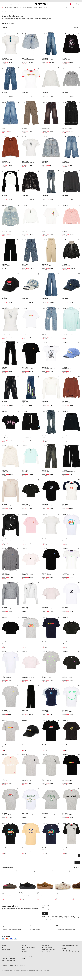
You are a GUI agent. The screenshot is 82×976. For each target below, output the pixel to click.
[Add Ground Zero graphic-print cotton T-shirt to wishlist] (79, 514)
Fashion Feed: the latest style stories (70, 945)
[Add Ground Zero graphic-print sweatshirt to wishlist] (18, 136)
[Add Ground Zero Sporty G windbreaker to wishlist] (18, 548)
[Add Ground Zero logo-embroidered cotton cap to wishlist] (18, 274)
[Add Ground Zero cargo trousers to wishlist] (38, 102)
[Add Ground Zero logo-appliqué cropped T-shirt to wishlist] (38, 548)
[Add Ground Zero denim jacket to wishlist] (58, 136)
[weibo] (78, 951)
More (53, 19)
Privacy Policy (59, 917)
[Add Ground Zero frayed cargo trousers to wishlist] (18, 239)
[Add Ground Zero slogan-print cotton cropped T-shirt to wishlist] (58, 342)
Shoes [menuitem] (20, 7)
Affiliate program (45, 945)
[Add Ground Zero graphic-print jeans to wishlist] (58, 308)
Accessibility (22, 965)
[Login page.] (73, 4)
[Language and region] (70, 4)
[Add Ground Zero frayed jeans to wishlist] (18, 102)
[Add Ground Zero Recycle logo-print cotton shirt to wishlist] (79, 308)
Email (43, 907)
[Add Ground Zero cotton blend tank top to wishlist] (18, 308)
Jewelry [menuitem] (35, 7)
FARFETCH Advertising (27, 956)
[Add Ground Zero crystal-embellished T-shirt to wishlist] (18, 171)
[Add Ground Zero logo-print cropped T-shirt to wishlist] (38, 480)
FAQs (3, 947)
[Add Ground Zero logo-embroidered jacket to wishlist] (18, 205)
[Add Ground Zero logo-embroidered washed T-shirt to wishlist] (18, 617)
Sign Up (44, 913)
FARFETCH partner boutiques (28, 947)
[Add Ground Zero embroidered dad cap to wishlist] (79, 342)
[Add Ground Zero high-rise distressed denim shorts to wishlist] (38, 33)
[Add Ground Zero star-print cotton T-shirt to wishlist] (58, 651)
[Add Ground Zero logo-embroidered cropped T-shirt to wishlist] (38, 651)
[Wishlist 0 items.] (76, 4)
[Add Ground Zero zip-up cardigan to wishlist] (79, 68)
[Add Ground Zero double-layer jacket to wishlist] (79, 239)
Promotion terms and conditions (8, 958)
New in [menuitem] (6, 7)
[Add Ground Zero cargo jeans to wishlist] (38, 239)
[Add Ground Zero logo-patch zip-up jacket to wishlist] (18, 514)
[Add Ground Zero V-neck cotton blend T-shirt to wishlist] (18, 33)
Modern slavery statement (27, 953)
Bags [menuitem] (24, 7)
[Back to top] (79, 855)
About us (24, 945)
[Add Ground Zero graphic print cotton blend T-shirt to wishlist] (38, 136)
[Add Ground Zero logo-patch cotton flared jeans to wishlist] (58, 274)
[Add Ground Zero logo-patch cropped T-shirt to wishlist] (79, 617)
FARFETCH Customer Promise (8, 960)
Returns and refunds (6, 951)
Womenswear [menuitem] (5, 4)
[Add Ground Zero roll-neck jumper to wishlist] (18, 445)
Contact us (4, 945)
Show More (76, 867)
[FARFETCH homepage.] (41, 4)
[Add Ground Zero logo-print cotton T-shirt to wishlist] (58, 548)
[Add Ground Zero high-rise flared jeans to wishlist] (58, 171)
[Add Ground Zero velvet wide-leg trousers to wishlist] (38, 685)
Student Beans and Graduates (48, 949)
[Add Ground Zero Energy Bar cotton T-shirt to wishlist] (38, 68)
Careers (23, 949)
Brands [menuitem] (10, 7)
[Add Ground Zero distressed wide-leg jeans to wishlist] (18, 377)
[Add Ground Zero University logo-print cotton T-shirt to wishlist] (38, 788)
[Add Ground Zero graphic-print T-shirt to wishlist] (79, 33)
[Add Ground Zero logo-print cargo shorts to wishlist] (38, 411)
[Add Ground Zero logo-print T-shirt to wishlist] (58, 685)
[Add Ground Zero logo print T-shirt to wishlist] (38, 308)
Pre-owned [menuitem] (46, 7)
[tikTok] (66, 951)
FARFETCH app (25, 951)
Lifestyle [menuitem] (40, 7)
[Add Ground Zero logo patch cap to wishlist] (38, 274)
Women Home (4, 11)
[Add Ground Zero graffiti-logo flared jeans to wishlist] (38, 377)
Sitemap (23, 958)
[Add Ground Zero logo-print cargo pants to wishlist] (58, 239)
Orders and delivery (6, 949)
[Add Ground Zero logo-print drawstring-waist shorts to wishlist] (79, 445)
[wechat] (75, 951)
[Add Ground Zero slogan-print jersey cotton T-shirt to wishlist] (79, 548)
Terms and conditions (13, 965)
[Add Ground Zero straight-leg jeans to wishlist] (58, 445)
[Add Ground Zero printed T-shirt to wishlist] (38, 205)
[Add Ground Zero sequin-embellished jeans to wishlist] (18, 68)
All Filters (5, 27)
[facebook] (69, 951)
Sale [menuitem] (2, 7)
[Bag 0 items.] (79, 4)
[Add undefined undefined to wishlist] (16, 871)
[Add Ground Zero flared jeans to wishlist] (18, 342)
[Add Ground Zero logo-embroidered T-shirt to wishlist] (18, 480)
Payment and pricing (6, 953)
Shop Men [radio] (11, 24)
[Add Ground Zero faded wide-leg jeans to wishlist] (79, 136)
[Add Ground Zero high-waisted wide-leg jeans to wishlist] (58, 33)
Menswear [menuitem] (11, 4)
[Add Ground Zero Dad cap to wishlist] (79, 274)
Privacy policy (4, 965)
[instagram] (63, 951)
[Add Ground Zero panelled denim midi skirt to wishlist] (79, 102)
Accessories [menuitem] (29, 7)
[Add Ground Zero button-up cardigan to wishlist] (58, 377)
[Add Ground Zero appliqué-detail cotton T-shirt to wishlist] (38, 342)
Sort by (76, 27)
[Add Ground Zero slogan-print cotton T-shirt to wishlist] (18, 411)
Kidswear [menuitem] (17, 4)
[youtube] (72, 951)
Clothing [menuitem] (16, 7)
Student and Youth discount (48, 951)
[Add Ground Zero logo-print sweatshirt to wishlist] (79, 171)
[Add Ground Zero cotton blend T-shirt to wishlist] (58, 514)
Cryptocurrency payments (7, 956)
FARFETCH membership (47, 947)
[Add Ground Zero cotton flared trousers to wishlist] (58, 102)
